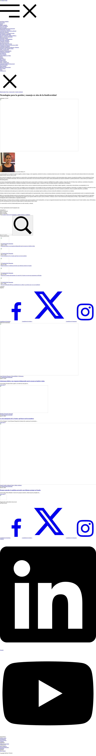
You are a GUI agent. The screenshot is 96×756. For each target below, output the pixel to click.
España (1, 485)
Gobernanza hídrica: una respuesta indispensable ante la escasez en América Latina (18, 246)
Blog (7, 91)
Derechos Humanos (7, 376)
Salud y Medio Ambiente (16, 485)
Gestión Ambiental (19, 91)
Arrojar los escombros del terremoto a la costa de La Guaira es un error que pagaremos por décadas (21, 275)
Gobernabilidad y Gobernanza (17, 376)
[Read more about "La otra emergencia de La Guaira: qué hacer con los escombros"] (5, 252)
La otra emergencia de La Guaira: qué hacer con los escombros (14, 255)
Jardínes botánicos (21, 214)
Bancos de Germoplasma (11, 214)
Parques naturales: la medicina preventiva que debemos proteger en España (16, 265)
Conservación (11, 91)
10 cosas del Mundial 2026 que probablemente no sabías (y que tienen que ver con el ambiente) (20, 284)
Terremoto (6, 413)
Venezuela (11, 413)
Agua (1, 376)
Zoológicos (27, 214)
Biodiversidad (3, 91)
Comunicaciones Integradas (7, 243)
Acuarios (4, 214)
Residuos (2, 413)
